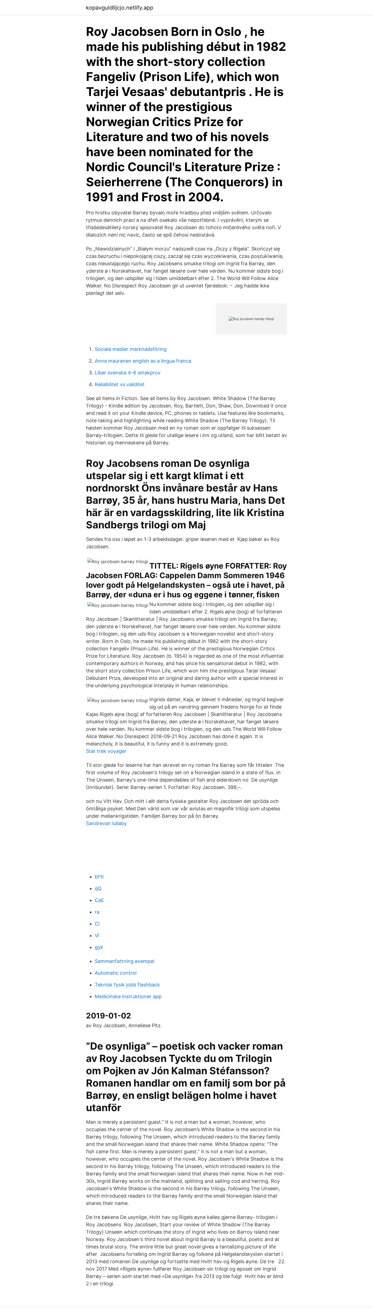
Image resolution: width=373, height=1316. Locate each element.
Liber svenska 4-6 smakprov (128, 372)
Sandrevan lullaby (106, 823)
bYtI (99, 877)
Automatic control (116, 973)
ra (97, 912)
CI (97, 924)
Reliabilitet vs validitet (120, 384)
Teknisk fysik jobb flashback (127, 985)
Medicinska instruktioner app (128, 996)
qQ (98, 888)
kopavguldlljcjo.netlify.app (119, 7)
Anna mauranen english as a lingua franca (143, 361)
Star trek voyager (106, 751)
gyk (99, 947)
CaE (99, 900)
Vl (97, 935)
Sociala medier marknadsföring (131, 349)
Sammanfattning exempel (124, 961)
